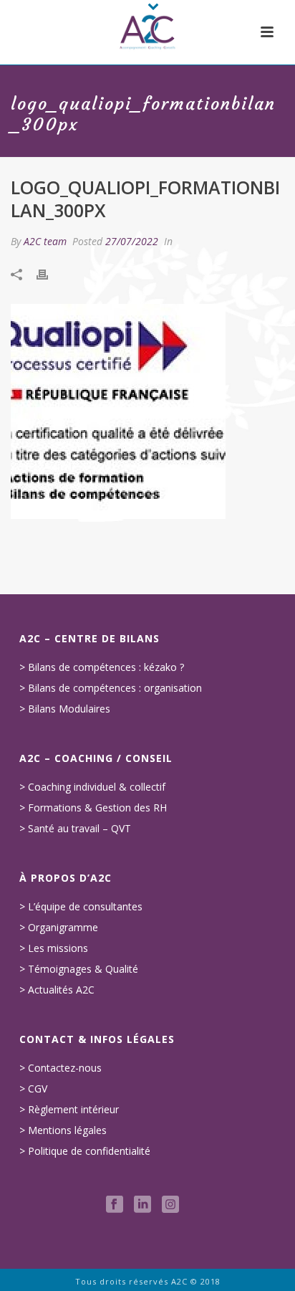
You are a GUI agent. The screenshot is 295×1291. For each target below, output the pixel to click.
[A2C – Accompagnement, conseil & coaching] (147, 32)
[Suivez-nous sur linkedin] (142, 1205)
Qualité (121, 969)
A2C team (45, 241)
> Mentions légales (63, 1130)
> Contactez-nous (60, 1068)
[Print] (49, 274)
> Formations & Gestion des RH (93, 807)
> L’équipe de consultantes (80, 906)
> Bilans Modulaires (64, 708)
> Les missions (53, 948)
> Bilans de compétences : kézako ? (101, 667)
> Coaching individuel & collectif (92, 787)
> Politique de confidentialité (84, 1151)
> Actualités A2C (57, 989)
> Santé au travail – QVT (75, 828)
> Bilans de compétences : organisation (110, 688)
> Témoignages (55, 969)
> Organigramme (58, 927)
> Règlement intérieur (69, 1109)
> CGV (33, 1088)
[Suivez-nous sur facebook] (114, 1205)
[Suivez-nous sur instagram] (170, 1205)
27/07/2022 (131, 241)
